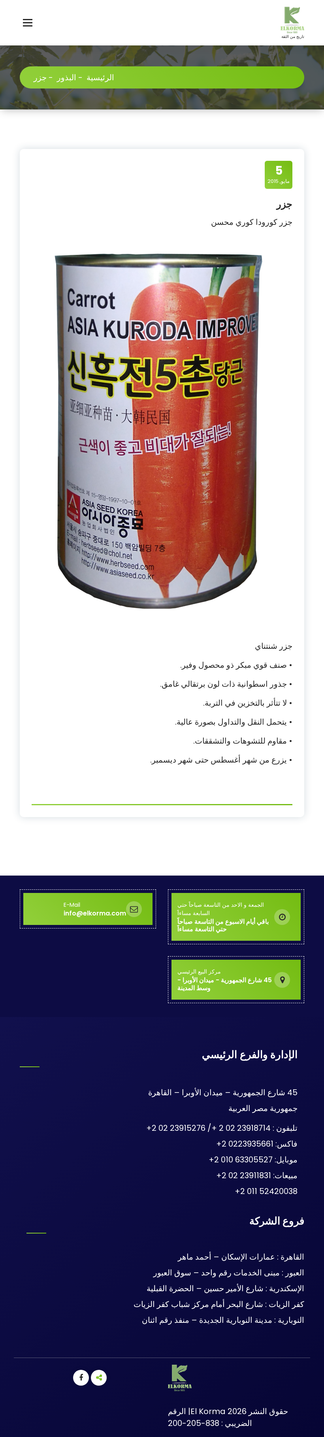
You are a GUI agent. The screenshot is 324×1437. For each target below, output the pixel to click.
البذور (66, 77)
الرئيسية (100, 77)
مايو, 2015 (278, 174)
